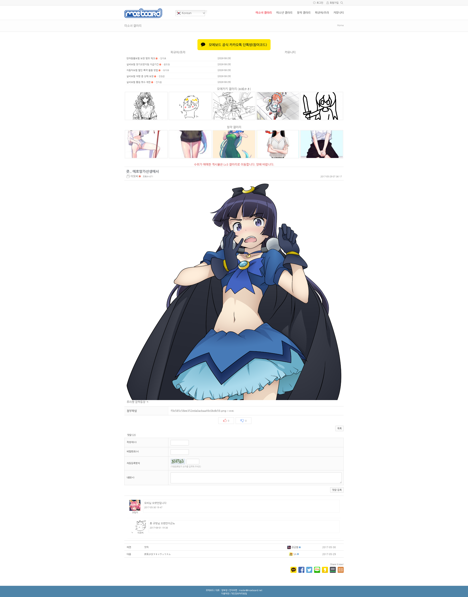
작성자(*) (132, 442)
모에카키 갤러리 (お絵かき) (234, 89)
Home (340, 25)
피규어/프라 (322, 12)
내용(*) (130, 477)
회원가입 (334, 2)
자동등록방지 (133, 463)
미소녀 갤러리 (264, 12)
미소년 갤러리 (284, 12)
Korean (186, 13)
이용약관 (225, 593)
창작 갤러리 (303, 12)
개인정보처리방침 (239, 593)
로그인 (320, 2)
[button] (128, 176)
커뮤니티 (338, 12)
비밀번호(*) (133, 451)
